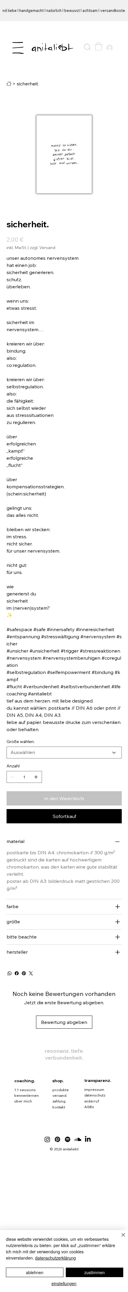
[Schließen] (120, 1238)
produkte (60, 1090)
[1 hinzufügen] (36, 777)
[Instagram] (47, 1139)
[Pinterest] (24, 973)
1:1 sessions (25, 1090)
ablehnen (34, 1272)
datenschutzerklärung (55, 1258)
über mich (23, 1101)
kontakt (58, 1107)
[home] (9, 84)
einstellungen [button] (64, 1283)
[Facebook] (17, 973)
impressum (94, 1089)
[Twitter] (31, 973)
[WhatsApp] (10, 973)
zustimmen (94, 1272)
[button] (87, 47)
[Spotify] (67, 1139)
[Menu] (18, 47)
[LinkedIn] (87, 1139)
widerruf (91, 1101)
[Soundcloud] (77, 1139)
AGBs (89, 1107)
